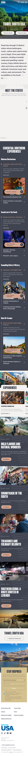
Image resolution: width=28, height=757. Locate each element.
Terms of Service (12, 747)
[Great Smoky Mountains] (1, 37)
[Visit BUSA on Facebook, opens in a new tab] (8, 733)
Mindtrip (11, 752)
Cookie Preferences (17, 749)
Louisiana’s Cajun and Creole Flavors (12, 165)
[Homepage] (3, 3)
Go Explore (6, 459)
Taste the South (8, 33)
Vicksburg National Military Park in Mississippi (12, 308)
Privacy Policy (4, 747)
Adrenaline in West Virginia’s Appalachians (12, 357)
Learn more (6, 175)
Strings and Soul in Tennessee (12, 217)
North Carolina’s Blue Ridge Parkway (12, 324)
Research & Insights (6, 715)
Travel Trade (17, 708)
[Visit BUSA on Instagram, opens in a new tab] (2, 733)
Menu (22, 2)
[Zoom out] (26, 104)
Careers (3, 711)
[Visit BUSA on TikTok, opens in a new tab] (5, 733)
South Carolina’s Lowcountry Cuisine (12, 202)
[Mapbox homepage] (3, 138)
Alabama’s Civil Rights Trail (12, 270)
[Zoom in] (26, 102)
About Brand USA (6, 708)
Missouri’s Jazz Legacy (10, 256)
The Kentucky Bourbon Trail (12, 197)
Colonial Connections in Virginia (11, 302)
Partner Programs (18, 715)
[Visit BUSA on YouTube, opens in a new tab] (10, 733)
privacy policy (8, 699)
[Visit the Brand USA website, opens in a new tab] (7, 727)
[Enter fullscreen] (26, 108)
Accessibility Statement (6, 749)
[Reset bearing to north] (26, 106)
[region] (14, 119)
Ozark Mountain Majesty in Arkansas (11, 362)
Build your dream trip (15, 638)
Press (15, 711)
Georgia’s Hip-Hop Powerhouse (9, 251)
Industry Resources (6, 718)
